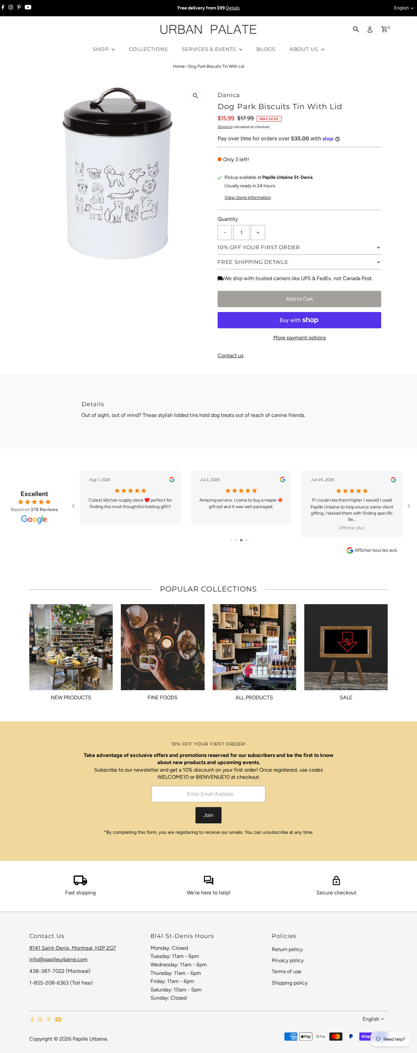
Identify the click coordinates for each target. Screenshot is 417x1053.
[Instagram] (11, 8)
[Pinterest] (19, 8)
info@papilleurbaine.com (58, 959)
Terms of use (286, 971)
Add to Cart (299, 299)
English (401, 8)
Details (233, 8)
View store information (247, 197)
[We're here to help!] (208, 883)
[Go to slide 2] (236, 540)
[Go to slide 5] (251, 540)
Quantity (228, 219)
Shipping (225, 127)
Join (208, 815)
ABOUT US (305, 49)
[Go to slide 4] (246, 540)
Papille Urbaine (90, 1039)
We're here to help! (209, 892)
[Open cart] (384, 29)
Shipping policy (290, 983)
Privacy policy (288, 960)
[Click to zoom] (195, 95)
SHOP (101, 49)
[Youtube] (28, 8)
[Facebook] (3, 8)
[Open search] (356, 29)
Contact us (230, 355)
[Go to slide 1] (231, 540)
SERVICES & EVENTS (209, 49)
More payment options (299, 337)
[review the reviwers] (171, 480)
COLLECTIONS (148, 49)
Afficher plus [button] (352, 528)
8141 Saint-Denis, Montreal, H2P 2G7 (72, 948)
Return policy (287, 949)
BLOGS (265, 49)
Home (179, 66)
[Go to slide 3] (241, 540)
